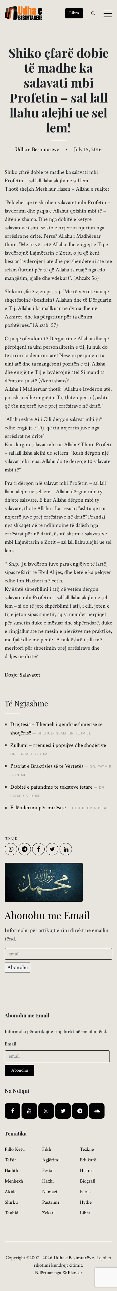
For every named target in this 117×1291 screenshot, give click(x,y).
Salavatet (30, 674)
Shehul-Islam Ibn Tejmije (64, 733)
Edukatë (88, 1160)
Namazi (49, 1191)
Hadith (11, 1170)
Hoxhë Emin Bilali (91, 808)
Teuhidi (12, 1213)
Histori (87, 1170)
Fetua (85, 1191)
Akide (11, 1191)
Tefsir (10, 1160)
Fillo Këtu (15, 1149)
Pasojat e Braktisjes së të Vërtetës (46, 766)
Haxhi (48, 1181)
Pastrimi (50, 1202)
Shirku (11, 1202)
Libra (85, 1213)
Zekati (48, 1213)
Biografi (87, 1181)
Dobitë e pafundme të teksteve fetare (51, 787)
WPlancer (72, 1272)
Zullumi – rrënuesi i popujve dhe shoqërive (58, 745)
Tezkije (87, 1149)
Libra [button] (74, 13)
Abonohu (17, 967)
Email (10, 1044)
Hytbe (86, 1202)
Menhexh (14, 1181)
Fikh (46, 1149)
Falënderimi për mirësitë (38, 807)
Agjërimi (51, 1160)
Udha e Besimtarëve (37, 149)
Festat (48, 1170)
